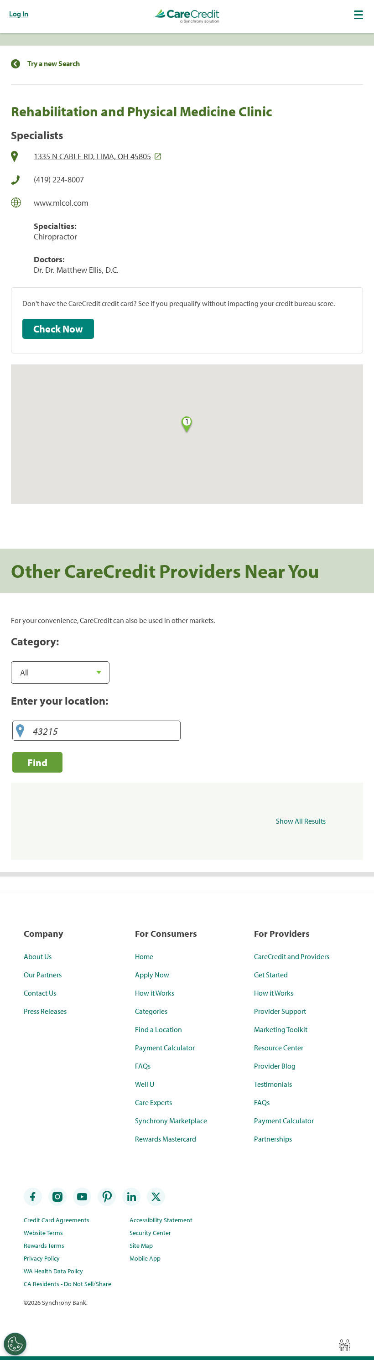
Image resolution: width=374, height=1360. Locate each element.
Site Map (141, 1245)
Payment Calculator (165, 1047)
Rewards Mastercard (165, 1138)
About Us (38, 956)
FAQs (143, 1065)
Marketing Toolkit (280, 1029)
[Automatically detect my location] (20, 731)
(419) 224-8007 (59, 179)
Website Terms (43, 1233)
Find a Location (158, 1029)
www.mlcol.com (61, 202)
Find (37, 762)
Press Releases (45, 1011)
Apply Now (152, 974)
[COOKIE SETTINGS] (15, 1344)
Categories (151, 1011)
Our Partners (43, 974)
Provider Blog (275, 1065)
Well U (144, 1084)
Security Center (150, 1233)
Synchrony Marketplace (171, 1120)
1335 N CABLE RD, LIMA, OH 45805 (92, 156)
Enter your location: (59, 700)
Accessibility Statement (161, 1220)
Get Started (271, 974)
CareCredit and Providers (291, 956)
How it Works (154, 992)
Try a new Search (53, 63)
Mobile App (145, 1258)
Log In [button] (18, 13)
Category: (35, 641)
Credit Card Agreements (56, 1220)
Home (144, 956)
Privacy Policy (42, 1258)
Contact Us (40, 992)
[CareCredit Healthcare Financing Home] (187, 16)
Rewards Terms (44, 1245)
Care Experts (153, 1102)
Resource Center (278, 1047)
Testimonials (273, 1084)
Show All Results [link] (301, 820)
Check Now (58, 328)
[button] (359, 14)
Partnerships (273, 1138)
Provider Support (280, 1011)
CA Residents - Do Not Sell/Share (67, 1284)
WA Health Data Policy (53, 1271)
